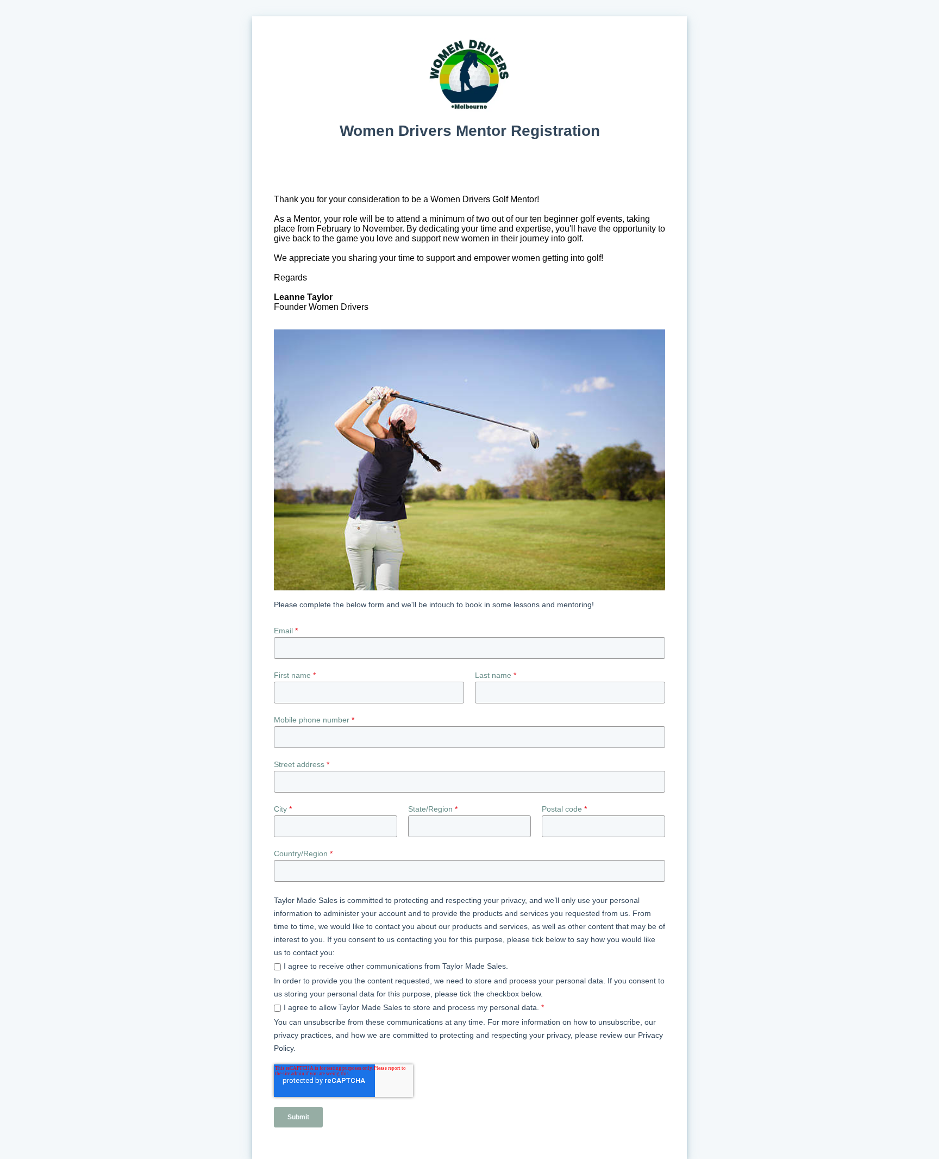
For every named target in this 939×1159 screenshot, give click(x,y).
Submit (298, 1117)
